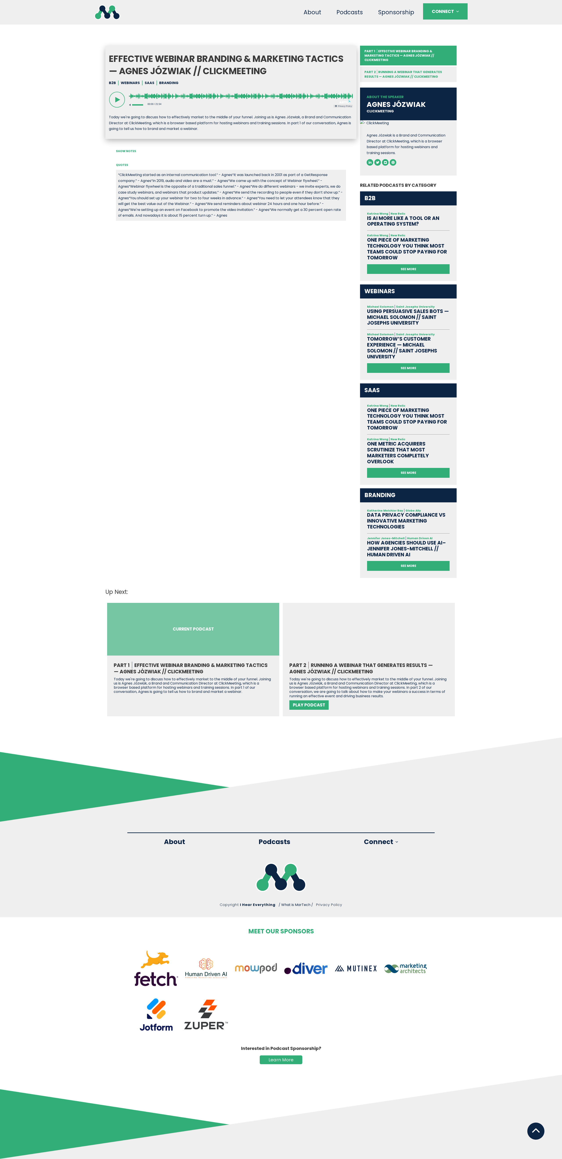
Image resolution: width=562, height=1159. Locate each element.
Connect (443, 11)
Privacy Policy (329, 904)
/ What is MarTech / (296, 904)
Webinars (130, 83)
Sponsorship (396, 12)
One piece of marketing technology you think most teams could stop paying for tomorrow (407, 249)
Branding (168, 83)
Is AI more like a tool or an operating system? (403, 221)
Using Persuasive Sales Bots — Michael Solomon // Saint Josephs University (408, 317)
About (312, 12)
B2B (112, 83)
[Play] (117, 100)
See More (408, 269)
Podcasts (350, 12)
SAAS (149, 83)
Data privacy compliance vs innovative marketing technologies (406, 521)
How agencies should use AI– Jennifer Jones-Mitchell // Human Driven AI (406, 549)
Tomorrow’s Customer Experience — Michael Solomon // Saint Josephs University (402, 348)
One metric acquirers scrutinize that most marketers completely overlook (398, 453)
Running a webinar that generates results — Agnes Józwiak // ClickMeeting (403, 74)
